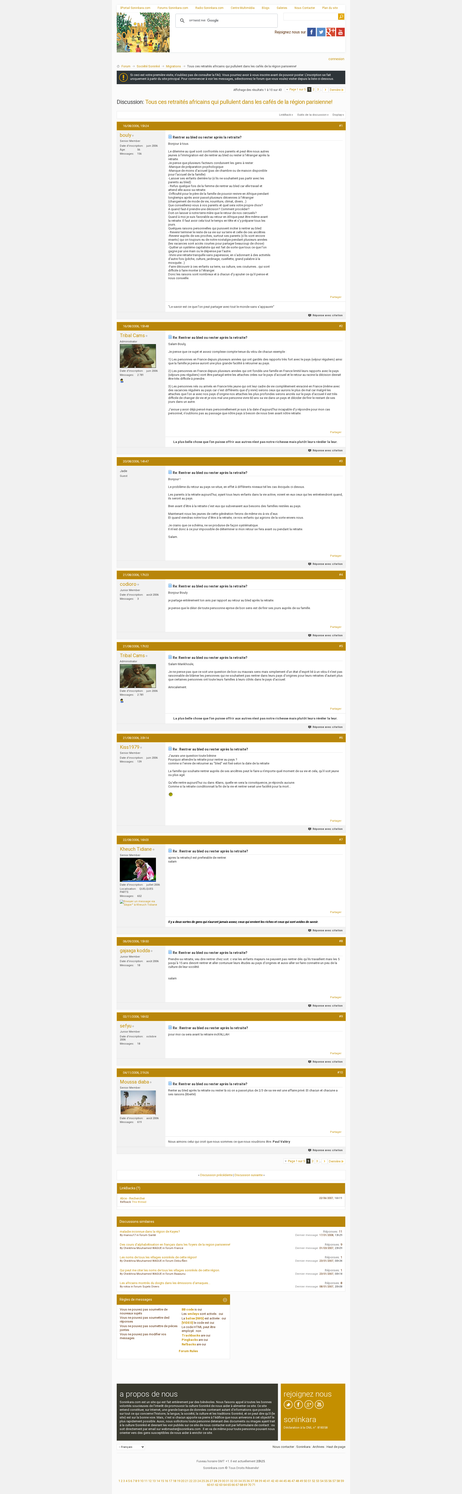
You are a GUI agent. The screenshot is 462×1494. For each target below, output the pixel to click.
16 (166, 1481)
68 (241, 1485)
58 (338, 1481)
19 (178, 1481)
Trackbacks (191, 1335)
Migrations (173, 66)
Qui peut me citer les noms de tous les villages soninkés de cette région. (170, 1270)
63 (221, 1485)
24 (199, 1481)
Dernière (335, 90)
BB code (188, 1309)
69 (245, 1485)
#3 (341, 461)
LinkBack (285, 114)
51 (309, 1481)
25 (203, 1481)
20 (182, 1481)
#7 (341, 839)
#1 (341, 125)
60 (208, 1485)
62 (216, 1485)
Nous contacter (283, 1447)
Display (337, 114)
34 (240, 1481)
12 (150, 1481)
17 (170, 1481)
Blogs (266, 8)
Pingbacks (190, 1340)
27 (211, 1481)
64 (225, 1485)
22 (190, 1481)
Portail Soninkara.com (136, 8)
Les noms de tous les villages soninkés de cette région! (158, 1257)
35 (244, 1481)
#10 (340, 1072)
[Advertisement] (257, 48)
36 (248, 1481)
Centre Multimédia (243, 8)
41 (268, 1481)
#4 (341, 574)
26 (207, 1481)
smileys (193, 1314)
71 (253, 1485)
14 (158, 1481)
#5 (341, 646)
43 (276, 1481)
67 (237, 1485)
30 (223, 1481)
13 (154, 1481)
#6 (341, 737)
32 (231, 1481)
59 (342, 1481)
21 (186, 1481)
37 (252, 1481)
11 (146, 1481)
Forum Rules (188, 1351)
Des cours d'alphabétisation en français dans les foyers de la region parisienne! (175, 1244)
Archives (318, 1447)
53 (317, 1481)
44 (280, 1481)
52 (313, 1481)
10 (141, 1481)
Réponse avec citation (328, 315)
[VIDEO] (187, 1322)
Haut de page (336, 1447)
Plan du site (330, 8)
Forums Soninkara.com (173, 8)
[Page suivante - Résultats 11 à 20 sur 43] (325, 90)
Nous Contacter (305, 8)
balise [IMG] (195, 1318)
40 (264, 1481)
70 (249, 1485)
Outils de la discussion (312, 114)
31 (227, 1481)
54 (321, 1481)
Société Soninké (148, 66)
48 (297, 1481)
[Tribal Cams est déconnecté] (138, 356)
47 (293, 1481)
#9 (341, 1016)
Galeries (282, 8)
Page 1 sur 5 (297, 89)
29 (219, 1481)
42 (272, 1481)
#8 (341, 941)
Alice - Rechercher (132, 1198)
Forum (126, 66)
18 (174, 1481)
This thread (139, 1202)
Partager (335, 297)
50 (305, 1481)
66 (233, 1485)
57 (334, 1481)
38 (256, 1481)
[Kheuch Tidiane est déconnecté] (138, 870)
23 (195, 1481)
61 (212, 1485)
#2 (341, 326)
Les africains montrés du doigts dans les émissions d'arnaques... (165, 1283)
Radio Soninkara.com (209, 8)
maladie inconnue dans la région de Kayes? (150, 1231)
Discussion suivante (249, 1175)
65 (229, 1485)
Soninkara (303, 1447)
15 (162, 1481)
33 (235, 1481)
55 (325, 1481)
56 (330, 1481)
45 (285, 1481)
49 (301, 1481)
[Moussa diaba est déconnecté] (138, 1103)
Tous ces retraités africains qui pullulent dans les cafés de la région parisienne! (238, 102)
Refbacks (189, 1344)
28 (215, 1481)
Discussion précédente (216, 1175)
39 (260, 1481)
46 (289, 1481)
